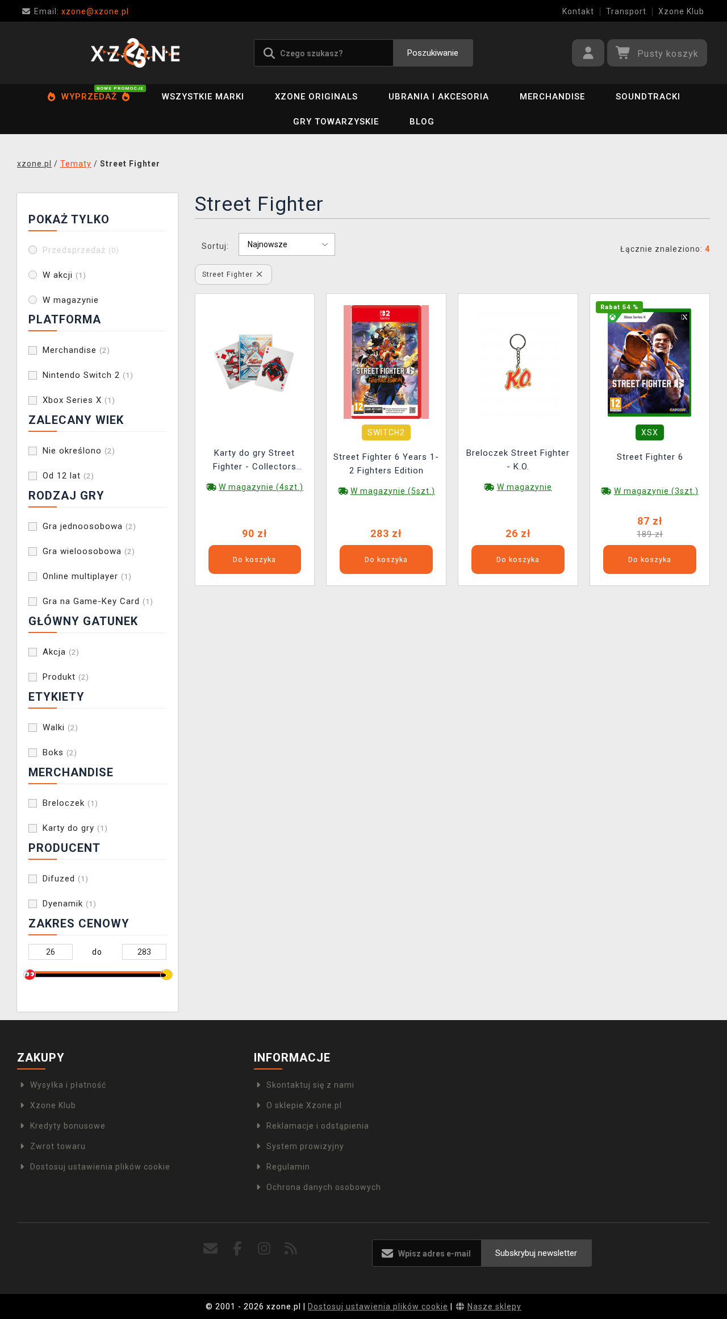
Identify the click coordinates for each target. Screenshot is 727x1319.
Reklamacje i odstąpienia (317, 1125)
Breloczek (70, 803)
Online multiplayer (87, 576)
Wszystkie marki (203, 96)
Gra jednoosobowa (89, 526)
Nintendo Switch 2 (88, 375)
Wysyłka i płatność (68, 1084)
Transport (626, 11)
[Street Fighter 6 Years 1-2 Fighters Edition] (386, 360)
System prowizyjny (305, 1146)
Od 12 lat (68, 476)
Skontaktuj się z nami (310, 1084)
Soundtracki (648, 96)
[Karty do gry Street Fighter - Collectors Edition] (254, 360)
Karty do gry (75, 828)
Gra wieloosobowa (89, 551)
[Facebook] (237, 1249)
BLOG (422, 121)
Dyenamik (70, 903)
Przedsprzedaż (81, 250)
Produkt (66, 677)
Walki (60, 727)
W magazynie (71, 300)
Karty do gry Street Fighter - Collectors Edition (254, 461)
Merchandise (552, 96)
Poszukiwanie (432, 53)
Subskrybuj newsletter (536, 1253)
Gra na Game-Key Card (98, 601)
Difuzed (66, 878)
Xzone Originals (316, 96)
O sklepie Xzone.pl (304, 1105)
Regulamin (288, 1166)
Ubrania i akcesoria (438, 96)
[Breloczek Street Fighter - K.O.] (518, 360)
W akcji (64, 275)
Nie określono (79, 451)
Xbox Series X (79, 400)
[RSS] (291, 1249)
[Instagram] (264, 1249)
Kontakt (578, 11)
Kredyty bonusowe (68, 1125)
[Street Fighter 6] (649, 360)
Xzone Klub (681, 11)
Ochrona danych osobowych (323, 1187)
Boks (60, 752)
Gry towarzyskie (336, 121)
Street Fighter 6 (650, 457)
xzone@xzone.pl (81, 11)
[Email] (210, 1249)
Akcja (61, 652)
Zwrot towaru (58, 1146)
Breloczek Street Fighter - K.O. (518, 460)
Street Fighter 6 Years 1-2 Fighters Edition (386, 464)
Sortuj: (215, 246)
